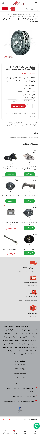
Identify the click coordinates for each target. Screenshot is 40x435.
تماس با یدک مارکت (20, 373)
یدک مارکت (35, 14)
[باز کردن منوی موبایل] (36, 3)
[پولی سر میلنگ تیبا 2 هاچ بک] (29, 239)
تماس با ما (5, 9)
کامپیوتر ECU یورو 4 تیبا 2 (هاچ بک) (10, 223)
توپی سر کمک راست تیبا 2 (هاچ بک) (10, 197)
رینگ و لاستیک (19, 14)
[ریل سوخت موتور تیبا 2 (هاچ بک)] (10, 239)
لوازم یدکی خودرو (23, 347)
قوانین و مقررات (20, 364)
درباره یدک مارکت (20, 377)
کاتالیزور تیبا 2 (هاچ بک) (29, 196)
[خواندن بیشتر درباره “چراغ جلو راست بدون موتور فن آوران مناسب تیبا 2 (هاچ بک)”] (29, 162)
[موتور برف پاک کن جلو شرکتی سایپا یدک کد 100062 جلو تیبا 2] (10, 157)
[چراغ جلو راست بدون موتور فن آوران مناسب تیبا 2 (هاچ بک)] (29, 157)
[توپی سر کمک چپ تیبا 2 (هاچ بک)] (29, 212)
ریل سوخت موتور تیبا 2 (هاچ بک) (11, 250)
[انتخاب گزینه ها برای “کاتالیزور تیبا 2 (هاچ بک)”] (29, 191)
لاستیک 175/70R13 (13, 17)
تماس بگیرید (29, 174)
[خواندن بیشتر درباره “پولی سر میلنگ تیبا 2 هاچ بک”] (29, 245)
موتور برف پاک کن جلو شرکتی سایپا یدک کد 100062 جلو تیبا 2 (11, 169)
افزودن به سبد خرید (18, 106)
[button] (11, 162)
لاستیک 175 (34, 17)
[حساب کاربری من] (7, 3)
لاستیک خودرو (10, 14)
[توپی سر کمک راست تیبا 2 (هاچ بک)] (10, 185)
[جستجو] (12, 9)
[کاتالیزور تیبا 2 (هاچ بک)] (29, 185)
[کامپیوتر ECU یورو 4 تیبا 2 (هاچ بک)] (10, 212)
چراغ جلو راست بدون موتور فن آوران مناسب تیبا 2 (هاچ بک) (29, 168)
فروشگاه (28, 14)
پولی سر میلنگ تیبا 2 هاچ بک (29, 249)
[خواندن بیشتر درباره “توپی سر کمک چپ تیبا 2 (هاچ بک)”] (29, 218)
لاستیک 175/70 (25, 17)
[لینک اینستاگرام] (3, 3)
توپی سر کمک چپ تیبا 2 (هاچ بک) (29, 223)
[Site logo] (20, 3)
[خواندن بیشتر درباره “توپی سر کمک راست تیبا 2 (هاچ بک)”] (11, 191)
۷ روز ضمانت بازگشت (20, 369)
